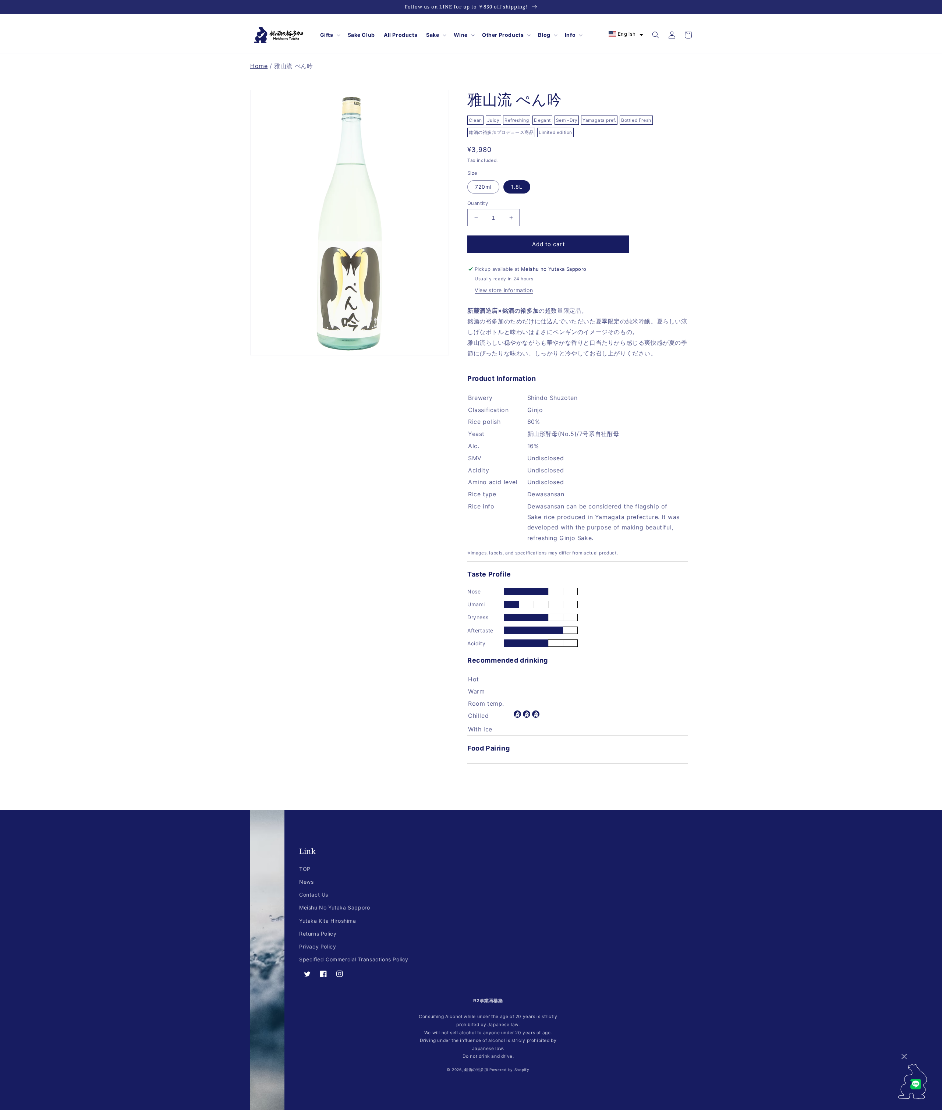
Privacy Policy (317, 946)
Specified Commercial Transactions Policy (353, 959)
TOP (305, 869)
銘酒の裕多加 (476, 1069)
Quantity (477, 203)
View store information (504, 290)
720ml (483, 187)
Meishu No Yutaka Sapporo (334, 907)
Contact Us (313, 894)
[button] (329, 35)
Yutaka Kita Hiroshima (327, 921)
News (306, 882)
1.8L (517, 187)
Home (259, 66)
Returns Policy (317, 933)
